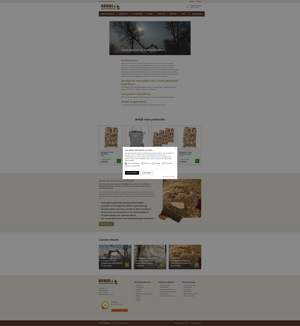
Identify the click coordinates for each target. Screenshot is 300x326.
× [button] (175, 148)
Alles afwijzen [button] (146, 173)
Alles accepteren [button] (132, 172)
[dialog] (150, 163)
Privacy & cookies (129, 160)
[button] (150, 176)
